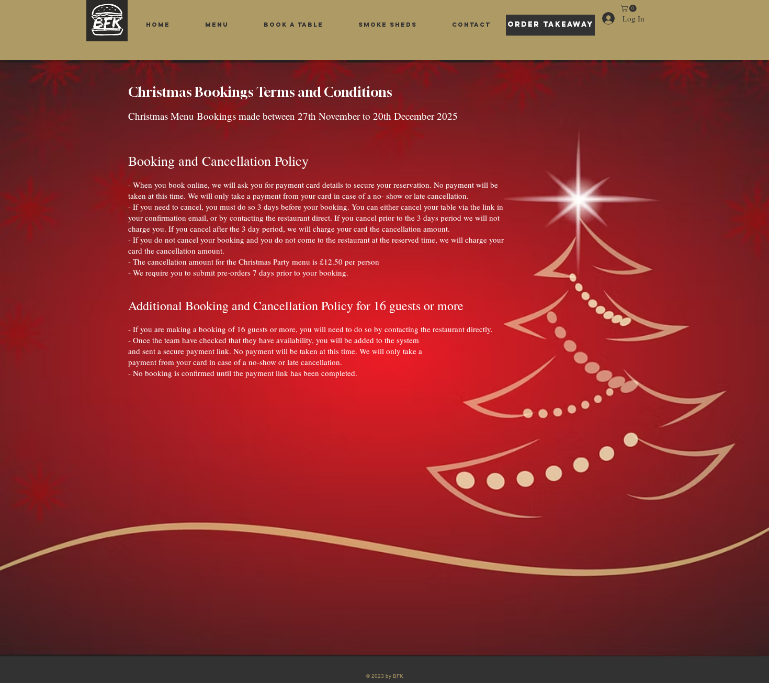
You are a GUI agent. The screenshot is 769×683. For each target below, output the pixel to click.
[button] (629, 8)
